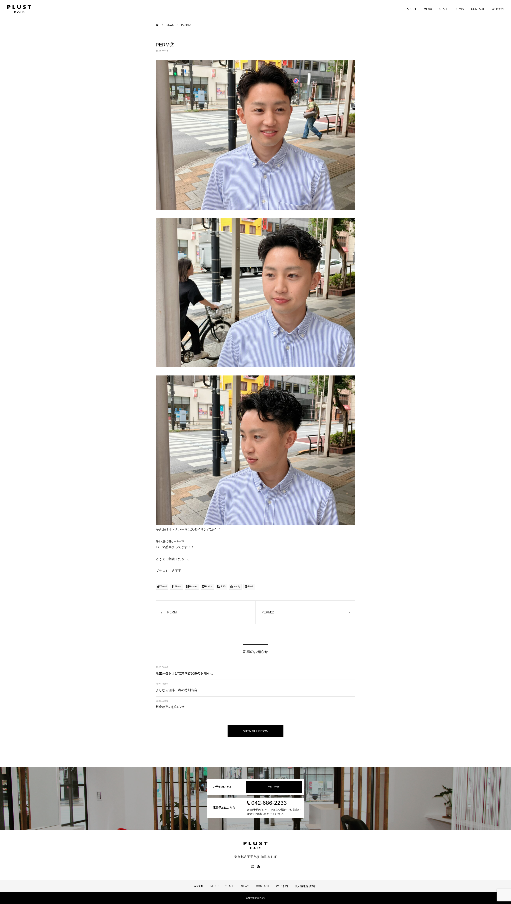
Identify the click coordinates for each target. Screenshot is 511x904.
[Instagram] (253, 866)
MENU (428, 9)
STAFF (443, 9)
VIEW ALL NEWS (255, 731)
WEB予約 (498, 9)
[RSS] (258, 866)
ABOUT (411, 9)
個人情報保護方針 (306, 886)
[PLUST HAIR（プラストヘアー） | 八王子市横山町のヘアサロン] (19, 9)
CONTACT (477, 9)
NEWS (460, 9)
